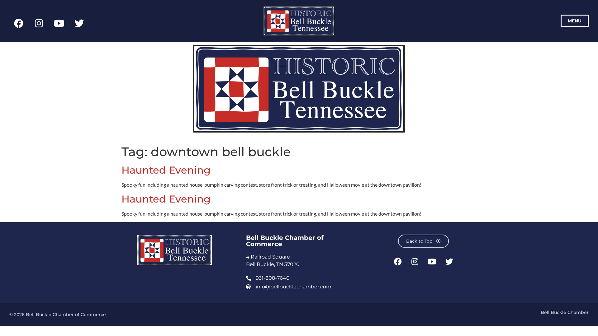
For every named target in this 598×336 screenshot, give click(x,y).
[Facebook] (18, 23)
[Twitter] (79, 23)
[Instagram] (39, 23)
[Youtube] (59, 23)
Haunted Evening (166, 170)
